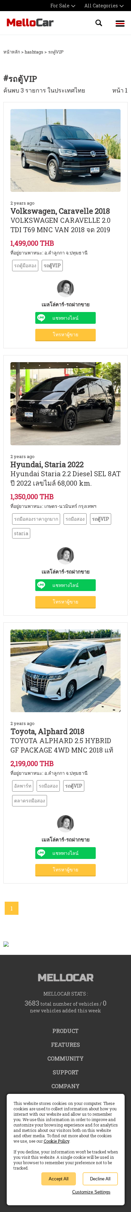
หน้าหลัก (11, 52)
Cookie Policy (56, 1141)
